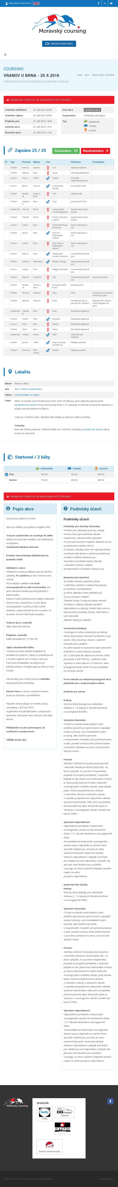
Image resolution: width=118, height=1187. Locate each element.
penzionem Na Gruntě (25, 404)
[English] (36, 3)
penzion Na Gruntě (93, 429)
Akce (87, 75)
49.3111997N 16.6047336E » (28, 389)
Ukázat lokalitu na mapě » (27, 394)
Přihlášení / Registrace (19, 3)
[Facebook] (99, 3)
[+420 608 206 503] (105, 3)
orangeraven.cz (106, 1178)
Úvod (79, 75)
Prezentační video (62, 43)
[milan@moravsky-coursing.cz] (111, 3)
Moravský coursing (26, 1178)
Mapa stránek (45, 1178)
